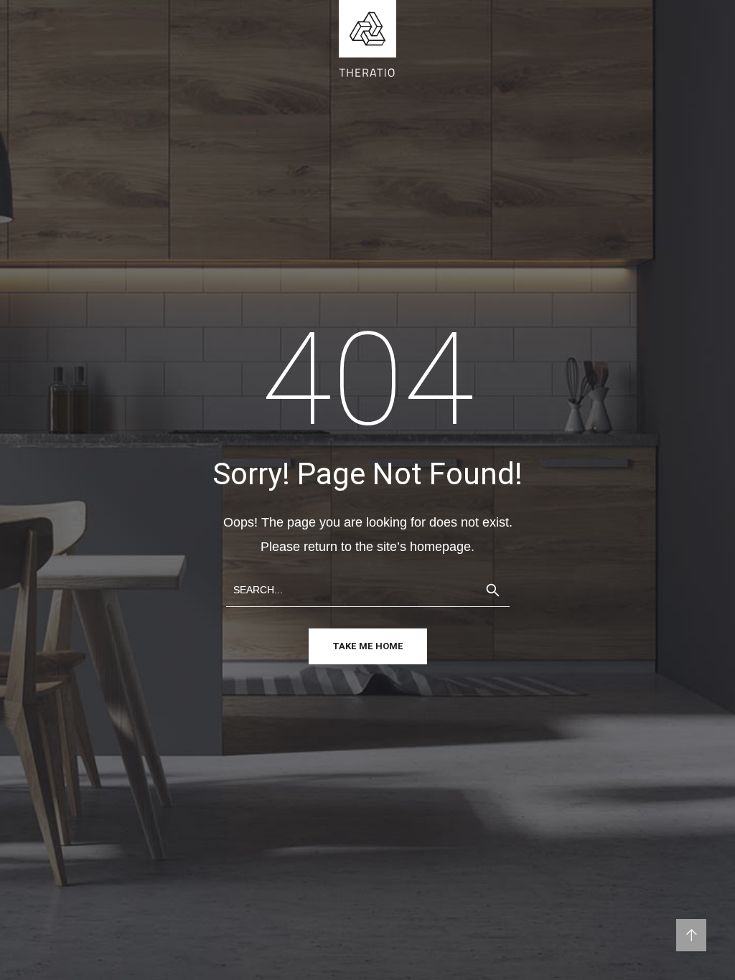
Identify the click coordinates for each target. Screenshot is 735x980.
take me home (367, 646)
